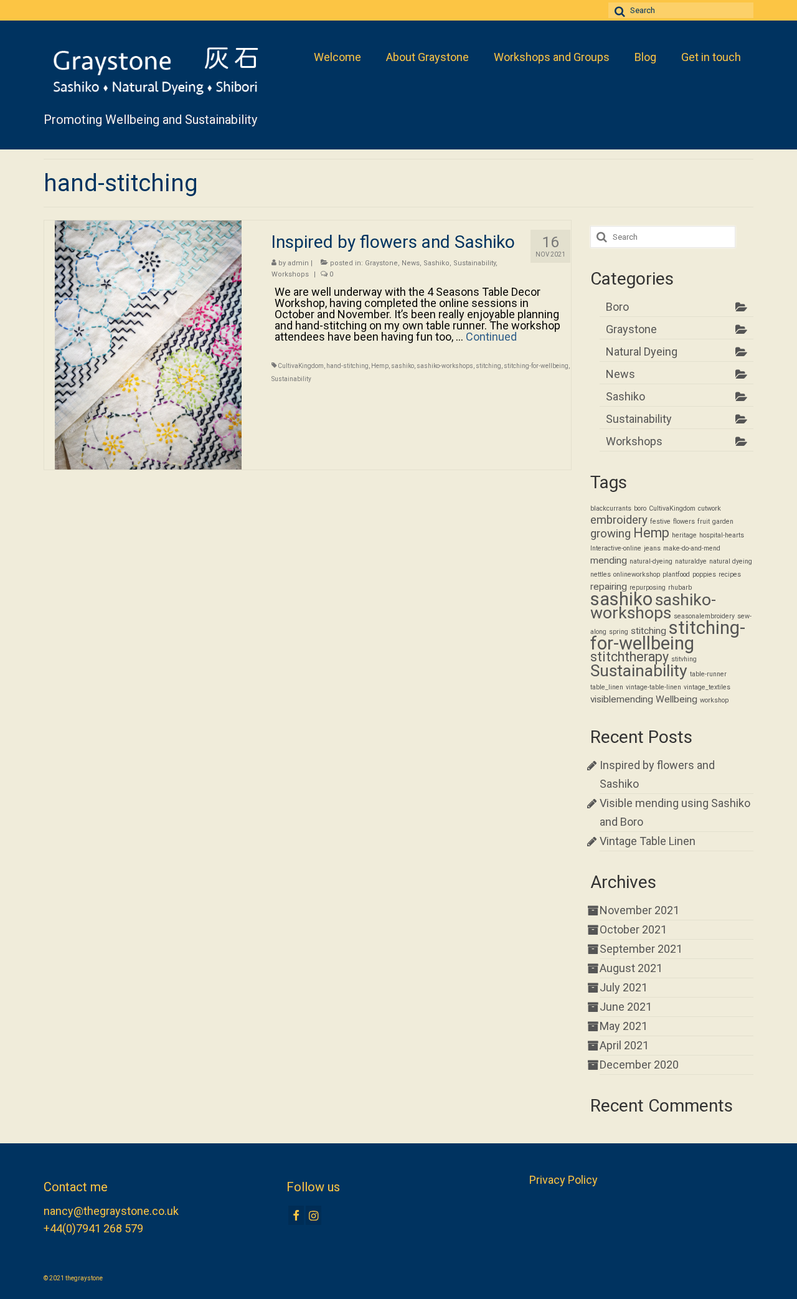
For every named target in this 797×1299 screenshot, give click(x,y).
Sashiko (436, 263)
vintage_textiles (707, 687)
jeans (652, 548)
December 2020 (639, 1064)
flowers (684, 521)
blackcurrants (610, 508)
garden (722, 521)
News (411, 263)
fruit (703, 521)
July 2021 (624, 987)
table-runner (708, 674)
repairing (608, 586)
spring (618, 632)
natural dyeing (730, 561)
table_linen (606, 687)
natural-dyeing (651, 561)
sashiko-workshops (445, 365)
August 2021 (631, 968)
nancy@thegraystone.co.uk (111, 1210)
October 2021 (633, 929)
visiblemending (621, 699)
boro (640, 508)
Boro (617, 306)
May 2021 (624, 1025)
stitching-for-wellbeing (536, 365)
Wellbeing (676, 699)
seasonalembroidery (704, 616)
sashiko (402, 365)
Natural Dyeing (641, 351)
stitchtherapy (629, 656)
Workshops (290, 274)
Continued (491, 336)
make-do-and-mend (691, 548)
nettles (600, 574)
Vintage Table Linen (648, 841)
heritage (684, 535)
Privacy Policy (563, 1179)
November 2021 (639, 910)
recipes (730, 574)
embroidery (619, 520)
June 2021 (626, 1006)
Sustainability (474, 263)
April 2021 (624, 1045)
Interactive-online (615, 548)
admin (298, 263)
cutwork (709, 508)
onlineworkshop (636, 574)
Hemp (380, 365)
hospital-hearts (721, 535)
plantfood (676, 574)
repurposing (648, 587)
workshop (714, 700)
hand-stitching (347, 365)
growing (610, 534)
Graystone (381, 263)
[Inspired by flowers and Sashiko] (148, 344)
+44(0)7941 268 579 (93, 1228)
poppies (704, 574)
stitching (488, 365)
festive (660, 521)
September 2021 (641, 948)
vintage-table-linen (653, 687)
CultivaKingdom (301, 365)
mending (608, 560)
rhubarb (680, 587)
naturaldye (691, 561)
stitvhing (684, 659)
